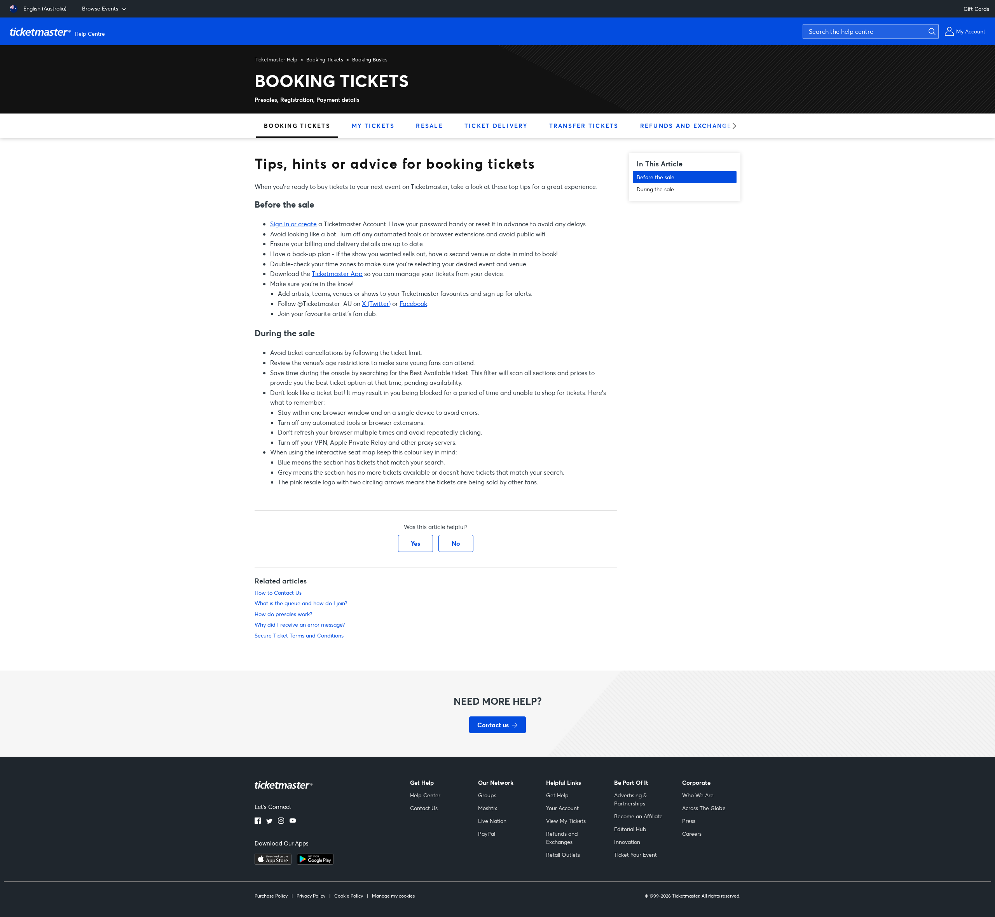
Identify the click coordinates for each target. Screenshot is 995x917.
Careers (692, 833)
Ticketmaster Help (276, 59)
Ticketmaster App (337, 273)
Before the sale (655, 177)
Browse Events (100, 8)
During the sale (655, 189)
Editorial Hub (630, 829)
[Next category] (731, 126)
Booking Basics (370, 59)
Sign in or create (293, 224)
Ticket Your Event (635, 854)
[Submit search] (931, 31)
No (456, 543)
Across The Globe (704, 808)
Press (688, 820)
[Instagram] (281, 821)
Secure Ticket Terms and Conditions (299, 635)
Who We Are (698, 795)
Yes (415, 543)
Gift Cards (976, 8)
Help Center (425, 795)
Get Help (557, 795)
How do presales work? (283, 614)
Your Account (562, 808)
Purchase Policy (271, 896)
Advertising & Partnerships (630, 799)
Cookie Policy (348, 896)
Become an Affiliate (638, 816)
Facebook (413, 303)
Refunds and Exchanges (688, 125)
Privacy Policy (311, 896)
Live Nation (492, 820)
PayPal (486, 833)
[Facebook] (258, 821)
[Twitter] (269, 821)
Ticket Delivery (496, 125)
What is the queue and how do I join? (301, 603)
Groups (487, 795)
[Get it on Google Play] (315, 862)
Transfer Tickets (584, 125)
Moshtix (487, 808)
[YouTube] (293, 821)
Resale (429, 125)
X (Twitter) (376, 303)
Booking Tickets (324, 59)
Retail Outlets (563, 854)
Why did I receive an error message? (300, 624)
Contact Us (424, 808)
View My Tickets (566, 820)
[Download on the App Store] (273, 862)
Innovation (627, 841)
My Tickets (373, 125)
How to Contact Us (278, 592)
